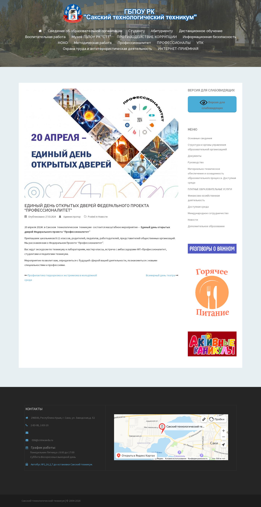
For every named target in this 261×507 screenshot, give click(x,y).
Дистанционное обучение (201, 31)
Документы (194, 156)
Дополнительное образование (206, 226)
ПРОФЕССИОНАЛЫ (173, 43)
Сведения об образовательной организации (85, 31)
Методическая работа (93, 43)
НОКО (63, 43)
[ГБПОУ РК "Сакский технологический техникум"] (130, 14)
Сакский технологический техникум (43, 500)
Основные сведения (200, 138)
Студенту (136, 31)
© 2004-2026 (73, 500)
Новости (103, 216)
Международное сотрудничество (208, 213)
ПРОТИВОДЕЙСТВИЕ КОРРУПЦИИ (147, 37)
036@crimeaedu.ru (42, 440)
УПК (199, 43)
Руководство (196, 162)
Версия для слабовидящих (213, 105)
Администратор (72, 216)
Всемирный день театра (160, 275)
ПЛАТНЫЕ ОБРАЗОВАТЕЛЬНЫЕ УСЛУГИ (210, 189)
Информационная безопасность (209, 37)
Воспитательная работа (45, 37)
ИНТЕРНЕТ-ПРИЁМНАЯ (178, 49)
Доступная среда (198, 206)
